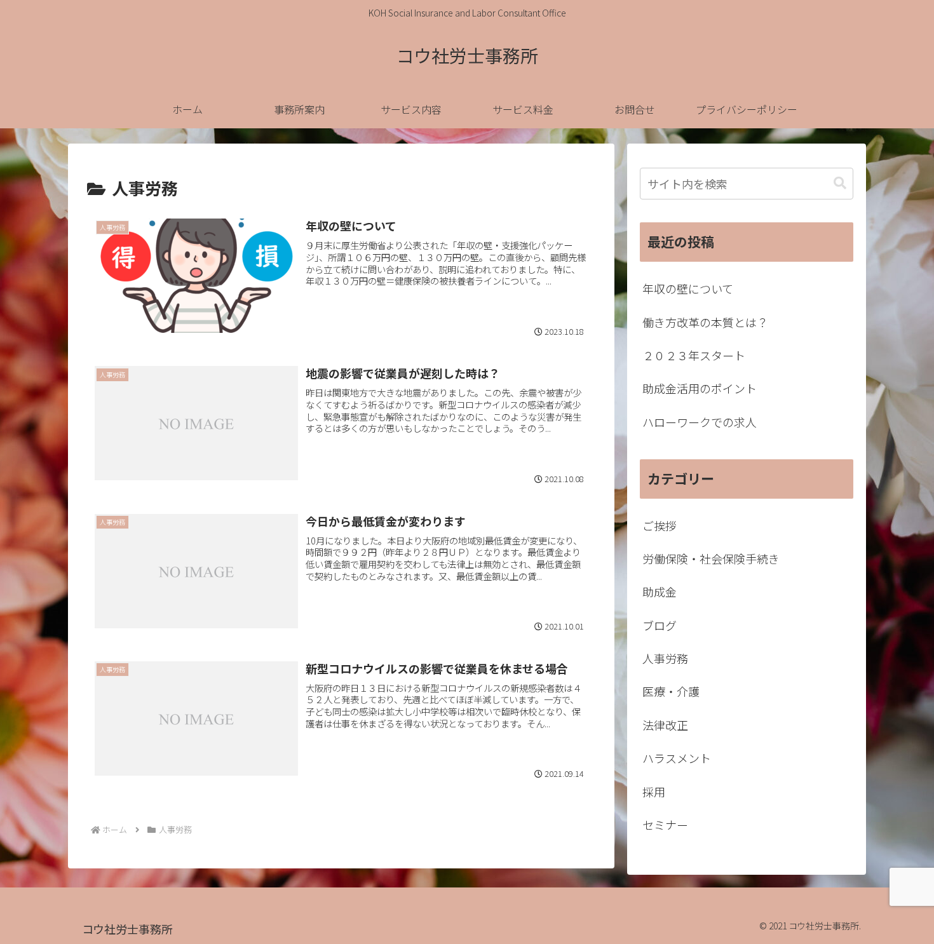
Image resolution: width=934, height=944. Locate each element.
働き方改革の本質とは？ (705, 322)
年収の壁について (687, 288)
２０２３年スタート (693, 355)
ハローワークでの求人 (699, 422)
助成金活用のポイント (699, 388)
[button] (840, 183)
